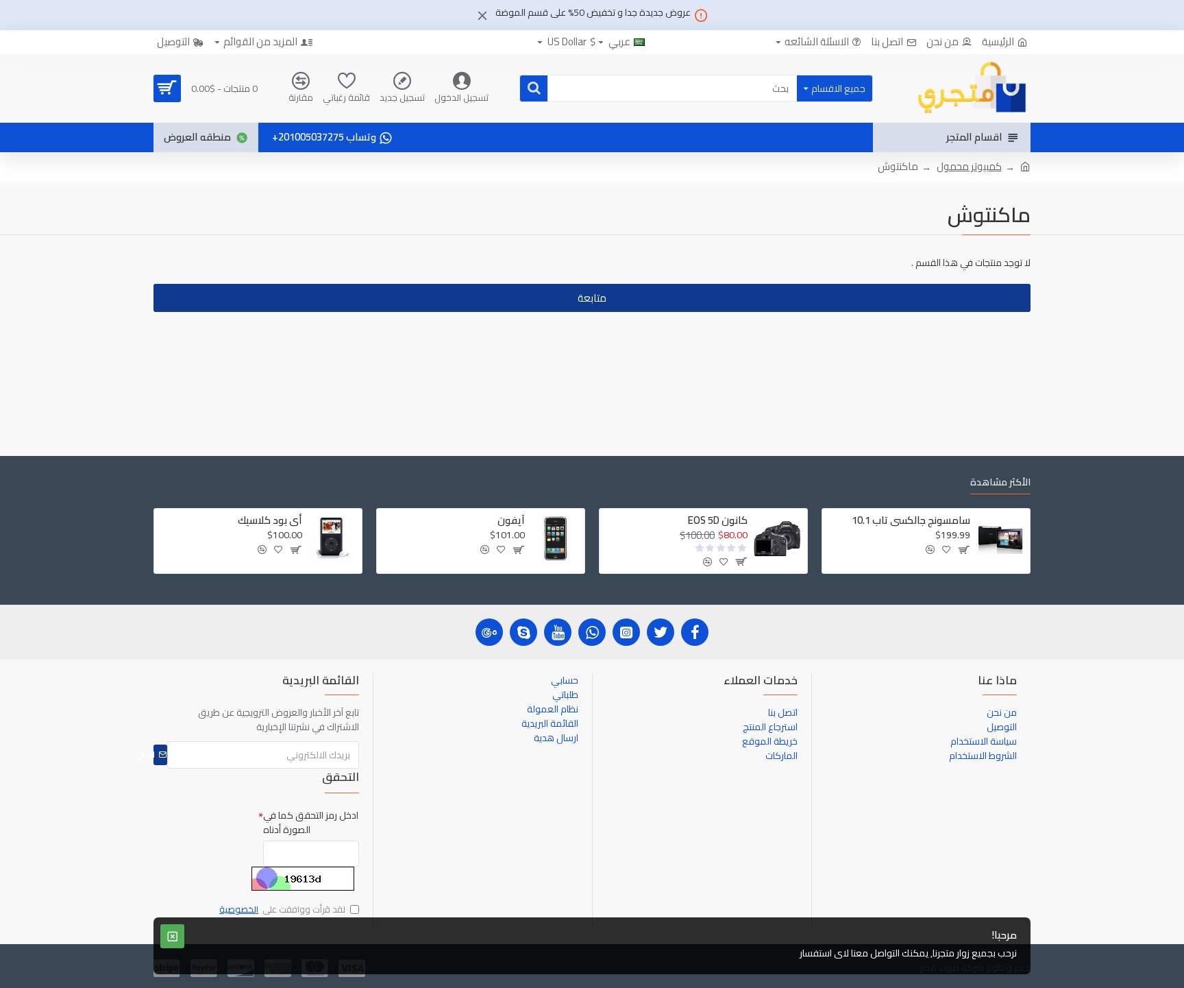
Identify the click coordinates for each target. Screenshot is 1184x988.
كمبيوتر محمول (969, 167)
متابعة (592, 298)
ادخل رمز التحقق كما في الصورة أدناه (310, 822)
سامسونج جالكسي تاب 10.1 (911, 520)
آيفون (511, 520)
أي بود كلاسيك (270, 520)
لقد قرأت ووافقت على (282, 910)
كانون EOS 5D (718, 520)
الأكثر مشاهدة (1000, 484)
